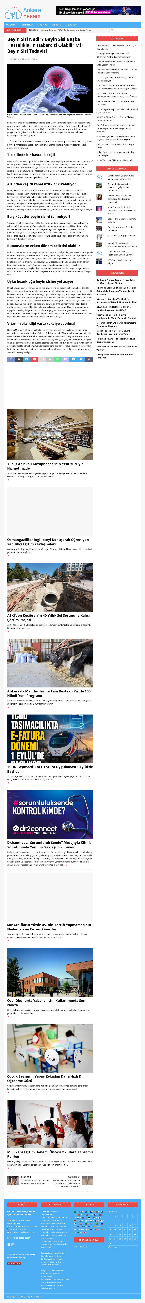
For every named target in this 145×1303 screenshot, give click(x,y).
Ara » (115, 1247)
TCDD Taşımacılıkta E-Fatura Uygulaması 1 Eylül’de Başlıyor (50, 768)
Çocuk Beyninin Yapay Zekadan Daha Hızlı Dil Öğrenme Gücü (45, 1078)
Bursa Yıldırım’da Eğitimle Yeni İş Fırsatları (115, 160)
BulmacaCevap (47, 1253)
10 (115, 1229)
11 (120, 1229)
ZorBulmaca (46, 1259)
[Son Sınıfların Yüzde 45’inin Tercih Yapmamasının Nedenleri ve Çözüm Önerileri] (50, 896)
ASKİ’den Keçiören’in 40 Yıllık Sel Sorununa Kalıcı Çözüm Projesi (48, 617)
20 (130, 1234)
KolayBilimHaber (48, 1238)
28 (135, 1238)
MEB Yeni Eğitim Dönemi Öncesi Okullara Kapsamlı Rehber (50, 1154)
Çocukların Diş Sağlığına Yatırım (121, 235)
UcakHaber (45, 1232)
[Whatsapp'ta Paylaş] (58, 359)
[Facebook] (9, 1244)
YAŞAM (34, 59)
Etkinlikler (27, 25)
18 (120, 1234)
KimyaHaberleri (60, 1217)
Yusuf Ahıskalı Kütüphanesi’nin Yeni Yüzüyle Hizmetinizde (45, 466)
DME (59, 1282)
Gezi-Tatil (56, 25)
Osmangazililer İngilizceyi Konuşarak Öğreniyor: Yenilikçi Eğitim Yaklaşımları (48, 541)
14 (135, 1229)
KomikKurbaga (60, 1253)
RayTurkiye (56, 1256)
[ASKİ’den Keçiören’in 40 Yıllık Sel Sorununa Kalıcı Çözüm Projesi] (50, 587)
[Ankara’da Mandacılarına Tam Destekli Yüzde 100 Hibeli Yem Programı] (50, 663)
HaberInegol (46, 1241)
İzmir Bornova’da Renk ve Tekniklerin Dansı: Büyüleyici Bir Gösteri (121, 210)
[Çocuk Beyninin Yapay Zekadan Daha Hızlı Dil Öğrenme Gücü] (50, 1048)
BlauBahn (45, 1273)
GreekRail (64, 1279)
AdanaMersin (59, 1223)
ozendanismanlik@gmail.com (22, 1232)
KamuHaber (57, 1229)
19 (125, 1234)
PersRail (44, 1279)
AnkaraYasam (47, 1223)
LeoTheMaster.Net (59, 1235)
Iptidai (65, 1232)
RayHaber (118, 272)
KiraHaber (45, 1244)
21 (135, 1234)
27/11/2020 (16, 59)
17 (115, 1234)
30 (110, 1243)
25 (120, 1238)
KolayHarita (46, 1256)
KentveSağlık (57, 1259)
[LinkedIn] (12, 1244)
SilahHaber (45, 1235)
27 (130, 1238)
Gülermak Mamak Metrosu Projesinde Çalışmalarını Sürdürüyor (119, 187)
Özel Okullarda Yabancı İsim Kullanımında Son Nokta (46, 1002)
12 (125, 1229)
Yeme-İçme (42, 25)
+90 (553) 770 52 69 (17, 1229)
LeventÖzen (46, 1220)
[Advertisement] (50, 385)
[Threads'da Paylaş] (89, 359)
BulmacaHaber (47, 1247)
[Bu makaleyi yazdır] (50, 359)
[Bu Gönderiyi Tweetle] (19, 359)
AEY (51, 1244)
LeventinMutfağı (48, 1262)
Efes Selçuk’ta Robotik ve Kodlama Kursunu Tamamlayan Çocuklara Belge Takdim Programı (116, 128)
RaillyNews (45, 1270)
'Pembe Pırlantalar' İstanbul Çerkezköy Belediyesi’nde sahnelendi (119, 198)
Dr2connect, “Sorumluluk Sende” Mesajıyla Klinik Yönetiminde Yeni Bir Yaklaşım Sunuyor (49, 844)
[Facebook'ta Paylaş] (11, 359)
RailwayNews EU (48, 1288)
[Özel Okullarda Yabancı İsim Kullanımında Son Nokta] (50, 972)
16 (110, 1234)
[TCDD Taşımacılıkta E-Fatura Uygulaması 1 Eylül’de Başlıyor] (50, 739)
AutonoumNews (57, 1270)
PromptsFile (58, 1285)
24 (115, 1238)
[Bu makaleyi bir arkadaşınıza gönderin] (42, 359)
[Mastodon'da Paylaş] (65, 359)
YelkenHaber (46, 1229)
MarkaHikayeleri (61, 1244)
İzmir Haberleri (80, 1246)
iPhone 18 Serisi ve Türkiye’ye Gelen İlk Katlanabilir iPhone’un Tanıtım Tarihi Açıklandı (116, 291)
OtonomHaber (47, 1217)
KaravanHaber (59, 1226)
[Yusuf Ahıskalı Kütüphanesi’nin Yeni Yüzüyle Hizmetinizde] (50, 434)
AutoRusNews (47, 1285)
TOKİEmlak (55, 1264)
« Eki (109, 1247)
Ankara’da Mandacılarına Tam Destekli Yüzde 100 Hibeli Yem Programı (49, 693)
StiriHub (53, 1282)
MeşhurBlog (46, 1264)
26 (125, 1238)
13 (130, 1229)
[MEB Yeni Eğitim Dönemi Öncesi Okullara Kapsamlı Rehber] (50, 1124)
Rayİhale (59, 1262)
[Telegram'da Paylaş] (73, 359)
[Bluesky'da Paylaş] (81, 359)
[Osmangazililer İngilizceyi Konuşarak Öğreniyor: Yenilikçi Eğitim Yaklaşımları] (50, 511)
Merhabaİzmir (47, 1226)
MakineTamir (56, 1232)
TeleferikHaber (47, 1214)
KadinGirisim (57, 1220)
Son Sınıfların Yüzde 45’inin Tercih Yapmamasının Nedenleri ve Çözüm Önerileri (49, 926)
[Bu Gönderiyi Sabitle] (34, 359)
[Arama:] (123, 29)
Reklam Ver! (71, 25)
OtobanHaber (58, 1241)
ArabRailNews (47, 1276)
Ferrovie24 (45, 1282)
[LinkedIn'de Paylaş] (26, 359)
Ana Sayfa (10, 25)
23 (110, 1238)
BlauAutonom (54, 1279)
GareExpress (55, 1273)
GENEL (28, 59)
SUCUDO (45, 1211)
